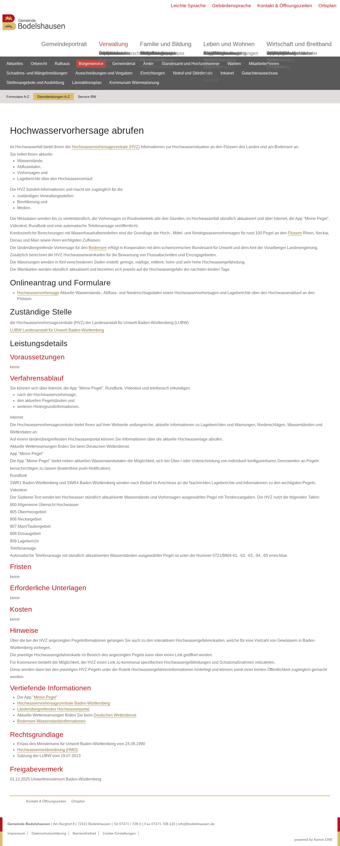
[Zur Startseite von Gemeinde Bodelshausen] (33, 31)
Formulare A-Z (17, 97)
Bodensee (98, 248)
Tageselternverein (222, 53)
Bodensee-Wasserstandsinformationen (51, 721)
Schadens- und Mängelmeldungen (36, 73)
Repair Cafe (274, 57)
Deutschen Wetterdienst (115, 715)
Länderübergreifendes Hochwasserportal (53, 709)
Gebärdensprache (231, 5)
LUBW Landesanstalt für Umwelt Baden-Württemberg (57, 330)
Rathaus (62, 64)
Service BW (87, 97)
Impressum (16, 833)
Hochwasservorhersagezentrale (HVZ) (106, 147)
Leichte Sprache (188, 5)
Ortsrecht (39, 64)
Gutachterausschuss (260, 73)
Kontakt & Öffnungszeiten (284, 5)
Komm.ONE (323, 840)
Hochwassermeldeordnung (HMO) (47, 750)
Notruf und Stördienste (193, 73)
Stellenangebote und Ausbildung (35, 82)
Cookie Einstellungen (119, 833)
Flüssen (295, 233)
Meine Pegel (45, 697)
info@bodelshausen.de (196, 824)
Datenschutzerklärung (49, 833)
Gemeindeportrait (64, 44)
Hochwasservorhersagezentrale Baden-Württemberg (63, 703)
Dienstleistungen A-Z (53, 97)
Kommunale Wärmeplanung (156, 57)
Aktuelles (14, 64)
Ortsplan (327, 5)
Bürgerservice (91, 64)
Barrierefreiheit (84, 833)
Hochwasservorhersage (38, 293)
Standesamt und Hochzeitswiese (191, 64)
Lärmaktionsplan (87, 82)
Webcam (108, 53)
